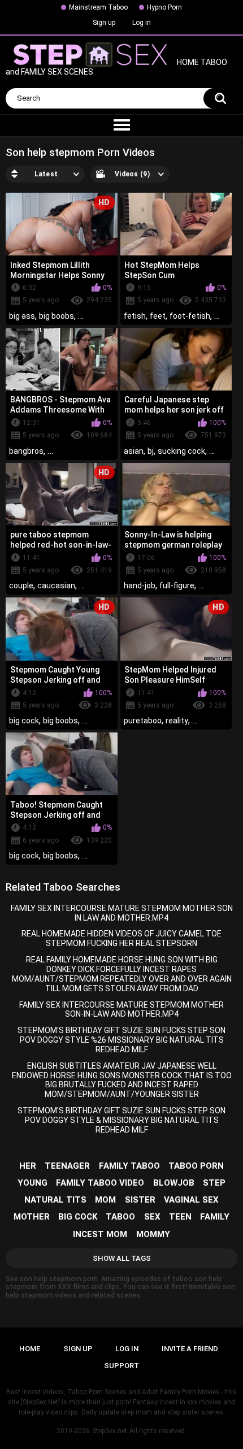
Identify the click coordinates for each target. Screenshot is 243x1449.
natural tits (55, 1200)
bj (150, 450)
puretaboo (143, 720)
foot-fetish (190, 315)
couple (21, 585)
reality (177, 720)
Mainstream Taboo (98, 7)
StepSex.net (109, 1431)
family (214, 1217)
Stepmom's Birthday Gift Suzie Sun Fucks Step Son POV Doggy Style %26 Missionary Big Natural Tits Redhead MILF (121, 1040)
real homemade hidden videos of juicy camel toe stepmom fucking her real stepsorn (121, 938)
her (27, 1166)
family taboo (129, 1166)
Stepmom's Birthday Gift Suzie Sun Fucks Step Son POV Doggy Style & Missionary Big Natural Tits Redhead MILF (121, 1120)
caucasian (56, 585)
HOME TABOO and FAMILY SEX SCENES (116, 67)
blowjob (173, 1183)
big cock (24, 720)
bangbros (26, 450)
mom (105, 1200)
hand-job (139, 585)
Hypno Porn (164, 7)
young (32, 1183)
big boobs (56, 315)
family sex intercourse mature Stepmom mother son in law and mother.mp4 (122, 913)
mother (32, 1217)
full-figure (176, 585)
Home (29, 1348)
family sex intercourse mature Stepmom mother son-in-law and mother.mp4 (121, 1009)
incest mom (100, 1234)
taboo (120, 1217)
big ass (22, 315)
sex (152, 1217)
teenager (67, 1166)
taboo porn (196, 1166)
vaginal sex (191, 1200)
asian (134, 450)
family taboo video (100, 1183)
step (214, 1183)
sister (140, 1200)
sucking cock (181, 450)
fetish (135, 315)
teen (180, 1217)
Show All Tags (122, 1258)
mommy (153, 1234)
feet (158, 315)
